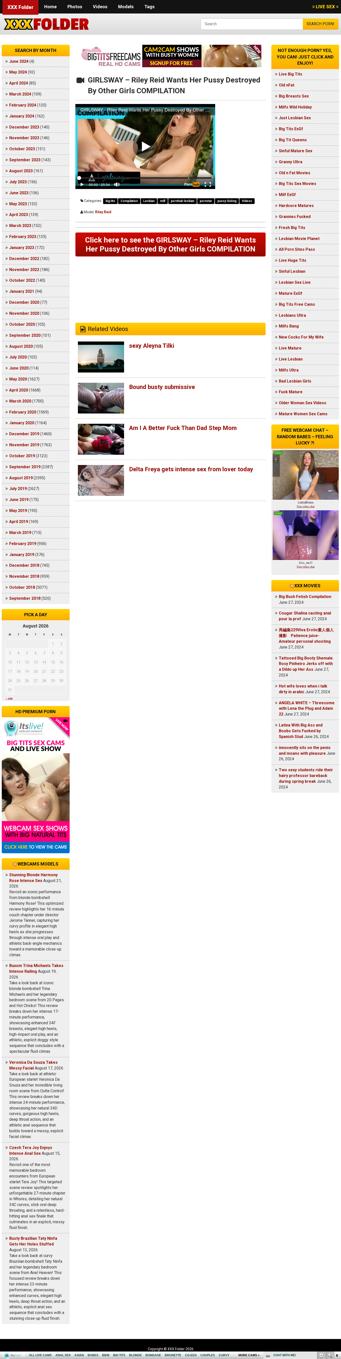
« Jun (9, 699)
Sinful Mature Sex (295, 150)
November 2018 (24, 576)
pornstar (206, 201)
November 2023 (24, 138)
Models (126, 6)
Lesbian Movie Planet (299, 238)
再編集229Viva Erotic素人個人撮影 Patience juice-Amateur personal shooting (306, 636)
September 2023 (24, 160)
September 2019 (24, 466)
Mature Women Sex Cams (303, 414)
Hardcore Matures (296, 205)
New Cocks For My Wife (301, 337)
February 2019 (22, 543)
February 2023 (22, 236)
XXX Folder (20, 7)
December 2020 (24, 302)
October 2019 (22, 456)
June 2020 (18, 368)
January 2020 (21, 422)
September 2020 (24, 335)
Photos (74, 6)
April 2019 (18, 521)
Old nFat (286, 85)
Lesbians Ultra (292, 315)
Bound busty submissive (162, 387)
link (337, 1281)
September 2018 (24, 598)
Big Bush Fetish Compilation (305, 596)
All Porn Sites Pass (297, 249)
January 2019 (21, 554)
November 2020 (24, 313)
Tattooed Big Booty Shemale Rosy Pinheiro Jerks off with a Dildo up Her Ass (306, 664)
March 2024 (20, 94)
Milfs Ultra (289, 370)
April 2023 (18, 214)
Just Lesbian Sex (295, 118)
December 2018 (24, 565)
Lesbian (149, 201)
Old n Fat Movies (294, 172)
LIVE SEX (325, 6)
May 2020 (18, 379)
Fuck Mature (291, 392)
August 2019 (21, 478)
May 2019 (18, 510)
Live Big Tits (290, 74)
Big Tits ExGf (291, 128)
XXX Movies (307, 585)
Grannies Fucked (295, 216)
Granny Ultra (290, 162)
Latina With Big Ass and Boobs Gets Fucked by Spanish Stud (301, 731)
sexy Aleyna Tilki (151, 345)
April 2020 (18, 390)
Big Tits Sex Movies (297, 183)
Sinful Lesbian (292, 271)
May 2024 (18, 72)
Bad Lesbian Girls (295, 381)
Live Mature (290, 348)
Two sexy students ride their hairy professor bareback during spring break (306, 776)
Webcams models (37, 863)
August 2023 (21, 170)
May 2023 (18, 204)
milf (162, 201)
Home (50, 6)
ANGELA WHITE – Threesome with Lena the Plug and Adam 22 (307, 708)
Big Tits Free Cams (297, 304)
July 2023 (18, 182)
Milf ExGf (287, 194)
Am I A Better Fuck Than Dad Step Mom (183, 428)
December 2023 (24, 127)
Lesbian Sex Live (295, 282)
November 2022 (24, 269)
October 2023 (22, 148)
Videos (100, 6)
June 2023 (18, 192)
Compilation (129, 201)
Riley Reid (103, 212)
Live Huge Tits (292, 260)
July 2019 (18, 488)
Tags (149, 6)
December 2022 (24, 258)
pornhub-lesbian (182, 201)
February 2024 (22, 105)
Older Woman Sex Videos (302, 402)
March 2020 (20, 401)
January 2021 (21, 291)
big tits (110, 201)
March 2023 (20, 225)
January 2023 (21, 247)
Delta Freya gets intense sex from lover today (191, 469)
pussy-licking (226, 201)
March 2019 (20, 532)
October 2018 (22, 587)
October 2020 (22, 324)
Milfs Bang (289, 326)
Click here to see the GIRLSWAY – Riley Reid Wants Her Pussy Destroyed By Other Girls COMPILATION (170, 244)
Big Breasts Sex (294, 96)
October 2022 (22, 280)
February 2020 (22, 412)
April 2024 (18, 83)
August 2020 (21, 346)
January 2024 (21, 116)
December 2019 (24, 434)
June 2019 (18, 499)
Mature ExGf (290, 293)
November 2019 (24, 444)
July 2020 (18, 357)
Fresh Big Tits (292, 227)
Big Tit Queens (293, 140)
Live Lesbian (291, 359)
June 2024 (18, 61)
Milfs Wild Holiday (295, 107)
